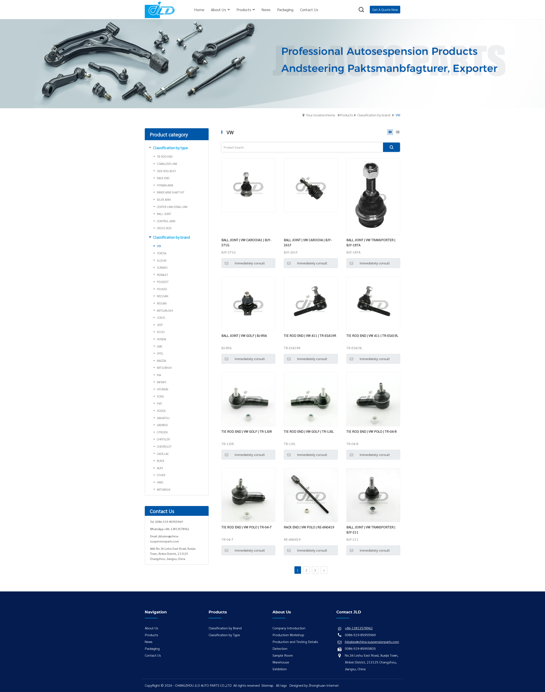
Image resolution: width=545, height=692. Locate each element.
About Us (151, 628)
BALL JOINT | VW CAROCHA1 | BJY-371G (246, 242)
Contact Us (153, 655)
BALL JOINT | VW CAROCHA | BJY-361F (308, 242)
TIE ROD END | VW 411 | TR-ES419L (372, 335)
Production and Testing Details (295, 641)
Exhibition (279, 669)
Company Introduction (288, 628)
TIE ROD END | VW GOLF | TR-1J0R (246, 431)
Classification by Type (224, 635)
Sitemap (267, 685)
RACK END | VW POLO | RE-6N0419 (309, 527)
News (148, 641)
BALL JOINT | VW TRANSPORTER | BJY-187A (370, 242)
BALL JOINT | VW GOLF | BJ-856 (244, 335)
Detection (279, 648)
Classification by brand (373, 115)
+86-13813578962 (176, 529)
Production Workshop (288, 635)
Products (346, 115)
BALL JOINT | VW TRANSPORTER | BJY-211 (370, 529)
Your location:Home (320, 115)
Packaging (152, 648)
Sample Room (282, 655)
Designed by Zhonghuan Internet (314, 685)
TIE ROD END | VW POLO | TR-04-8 (371, 431)
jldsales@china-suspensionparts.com (372, 641)
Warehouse (280, 662)
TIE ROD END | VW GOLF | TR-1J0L (309, 431)
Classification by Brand (225, 628)
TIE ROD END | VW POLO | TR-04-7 (246, 527)
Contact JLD (348, 612)
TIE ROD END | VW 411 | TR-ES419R (310, 335)
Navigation (156, 612)
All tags (281, 685)
